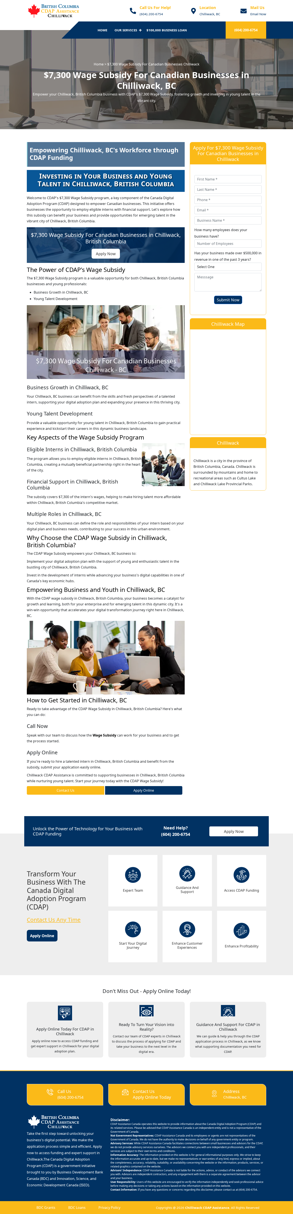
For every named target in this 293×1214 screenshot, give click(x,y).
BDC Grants (45, 1207)
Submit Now (228, 299)
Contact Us (65, 790)
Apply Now (234, 831)
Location (207, 7)
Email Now (258, 14)
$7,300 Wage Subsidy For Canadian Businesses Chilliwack (153, 64)
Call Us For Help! (155, 7)
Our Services (126, 30)
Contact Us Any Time (54, 919)
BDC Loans (77, 1207)
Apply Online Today (152, 1097)
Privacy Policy (109, 1207)
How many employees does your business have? (220, 233)
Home (102, 30)
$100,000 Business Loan (166, 30)
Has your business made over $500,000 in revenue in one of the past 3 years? (227, 256)
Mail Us (257, 7)
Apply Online (143, 790)
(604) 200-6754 (151, 14)
